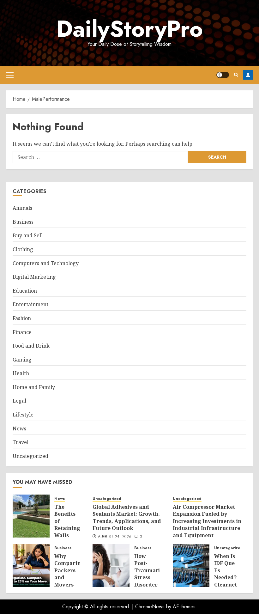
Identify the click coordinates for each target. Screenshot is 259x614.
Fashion (22, 318)
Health (21, 373)
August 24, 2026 (114, 536)
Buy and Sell (28, 235)
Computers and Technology (46, 263)
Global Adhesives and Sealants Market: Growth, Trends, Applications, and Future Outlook (127, 517)
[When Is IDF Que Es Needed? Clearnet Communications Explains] (191, 565)
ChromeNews (150, 606)
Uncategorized (30, 456)
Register (248, 75)
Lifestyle (23, 414)
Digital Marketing (34, 276)
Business (23, 221)
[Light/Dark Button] (222, 75)
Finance (22, 332)
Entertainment (30, 304)
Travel (20, 442)
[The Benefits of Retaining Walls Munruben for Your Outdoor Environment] (31, 516)
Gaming (22, 359)
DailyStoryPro (129, 28)
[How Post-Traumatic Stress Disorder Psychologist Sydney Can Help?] (111, 565)
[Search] (236, 75)
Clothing (23, 249)
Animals (22, 207)
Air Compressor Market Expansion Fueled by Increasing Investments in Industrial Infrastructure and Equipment (207, 521)
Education (25, 290)
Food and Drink (31, 345)
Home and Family (34, 387)
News (19, 428)
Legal (19, 400)
